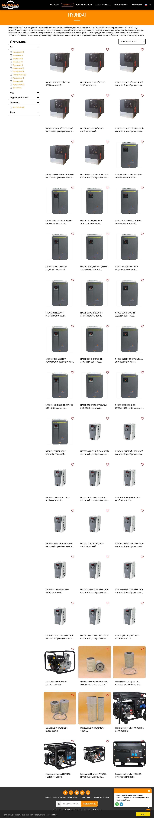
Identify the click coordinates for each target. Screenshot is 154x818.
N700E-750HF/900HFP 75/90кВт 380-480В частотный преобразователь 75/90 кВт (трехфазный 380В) (129, 407)
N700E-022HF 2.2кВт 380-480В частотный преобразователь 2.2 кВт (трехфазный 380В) (92, 130)
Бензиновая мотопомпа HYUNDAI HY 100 (56, 683)
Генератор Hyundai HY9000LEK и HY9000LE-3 (129, 729)
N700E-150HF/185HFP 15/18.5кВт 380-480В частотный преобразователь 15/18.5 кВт (94, 268)
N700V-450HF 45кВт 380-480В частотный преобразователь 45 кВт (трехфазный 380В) (129, 591)
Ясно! (143, 814)
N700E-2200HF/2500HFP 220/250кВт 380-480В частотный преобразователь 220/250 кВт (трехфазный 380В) (93, 314)
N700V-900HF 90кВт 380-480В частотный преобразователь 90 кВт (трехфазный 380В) (127, 637)
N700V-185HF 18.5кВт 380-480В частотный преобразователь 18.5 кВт (92, 545)
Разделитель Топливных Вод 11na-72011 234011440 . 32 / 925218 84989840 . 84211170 (93, 683)
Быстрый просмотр (59, 77)
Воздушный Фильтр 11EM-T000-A (92, 729)
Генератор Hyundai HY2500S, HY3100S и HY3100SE (128, 775)
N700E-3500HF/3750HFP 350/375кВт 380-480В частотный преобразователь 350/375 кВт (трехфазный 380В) (93, 361)
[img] (60, 62)
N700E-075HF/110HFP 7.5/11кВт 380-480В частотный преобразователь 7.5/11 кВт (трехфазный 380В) (59, 222)
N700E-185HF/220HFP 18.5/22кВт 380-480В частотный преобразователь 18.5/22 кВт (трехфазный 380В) (60, 314)
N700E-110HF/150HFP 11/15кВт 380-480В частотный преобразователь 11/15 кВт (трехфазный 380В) (128, 222)
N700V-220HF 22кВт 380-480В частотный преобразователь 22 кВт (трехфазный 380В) (129, 545)
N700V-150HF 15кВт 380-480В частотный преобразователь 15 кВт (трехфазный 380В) (59, 545)
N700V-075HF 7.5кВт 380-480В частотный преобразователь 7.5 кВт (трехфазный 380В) (129, 453)
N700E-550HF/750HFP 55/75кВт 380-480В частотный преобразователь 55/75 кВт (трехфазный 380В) (94, 407)
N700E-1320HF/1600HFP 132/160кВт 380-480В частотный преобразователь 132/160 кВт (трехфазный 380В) (59, 268)
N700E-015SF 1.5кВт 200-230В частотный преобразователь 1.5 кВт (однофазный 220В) (59, 130)
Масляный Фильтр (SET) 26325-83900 (57, 729)
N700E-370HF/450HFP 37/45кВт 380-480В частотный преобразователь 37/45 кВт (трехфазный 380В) (129, 361)
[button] (121, 5)
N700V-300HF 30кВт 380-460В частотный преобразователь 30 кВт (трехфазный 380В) (57, 591)
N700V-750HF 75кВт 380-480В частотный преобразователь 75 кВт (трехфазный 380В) (94, 637)
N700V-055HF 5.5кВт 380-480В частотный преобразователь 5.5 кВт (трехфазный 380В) (94, 453)
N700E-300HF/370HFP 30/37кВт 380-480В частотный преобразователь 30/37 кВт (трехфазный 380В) (60, 361)
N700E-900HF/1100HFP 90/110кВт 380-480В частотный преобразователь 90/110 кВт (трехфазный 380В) (60, 453)
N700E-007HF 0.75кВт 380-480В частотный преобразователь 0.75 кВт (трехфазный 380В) (58, 84)
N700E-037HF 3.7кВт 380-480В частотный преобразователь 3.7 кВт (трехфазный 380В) (60, 176)
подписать (89, 804)
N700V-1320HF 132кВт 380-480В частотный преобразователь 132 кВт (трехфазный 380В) (127, 499)
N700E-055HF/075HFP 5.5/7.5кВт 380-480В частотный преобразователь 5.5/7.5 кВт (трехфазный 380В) (129, 176)
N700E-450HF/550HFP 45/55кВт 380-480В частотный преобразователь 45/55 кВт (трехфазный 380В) (60, 407)
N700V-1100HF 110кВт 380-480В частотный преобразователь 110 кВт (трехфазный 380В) (58, 499)
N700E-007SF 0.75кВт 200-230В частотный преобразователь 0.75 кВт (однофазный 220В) (92, 84)
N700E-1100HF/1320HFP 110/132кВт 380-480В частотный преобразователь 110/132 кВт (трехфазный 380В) (93, 222)
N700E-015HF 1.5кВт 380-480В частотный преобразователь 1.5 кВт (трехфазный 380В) (129, 84)
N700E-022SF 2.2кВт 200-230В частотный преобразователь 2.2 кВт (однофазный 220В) (129, 130)
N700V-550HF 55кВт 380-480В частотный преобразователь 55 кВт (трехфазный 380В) (60, 637)
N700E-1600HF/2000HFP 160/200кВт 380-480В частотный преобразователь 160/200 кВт (128, 268)
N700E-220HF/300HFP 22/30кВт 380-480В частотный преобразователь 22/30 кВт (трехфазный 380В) (129, 314)
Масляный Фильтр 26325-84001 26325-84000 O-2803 (128, 683)
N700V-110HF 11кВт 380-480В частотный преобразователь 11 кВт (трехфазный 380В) (94, 499)
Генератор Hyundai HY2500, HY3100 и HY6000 (58, 775)
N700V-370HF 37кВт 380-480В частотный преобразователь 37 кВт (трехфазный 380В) (94, 591)
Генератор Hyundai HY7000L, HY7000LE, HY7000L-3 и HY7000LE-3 (93, 776)
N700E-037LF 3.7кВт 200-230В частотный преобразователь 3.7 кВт (94, 176)
